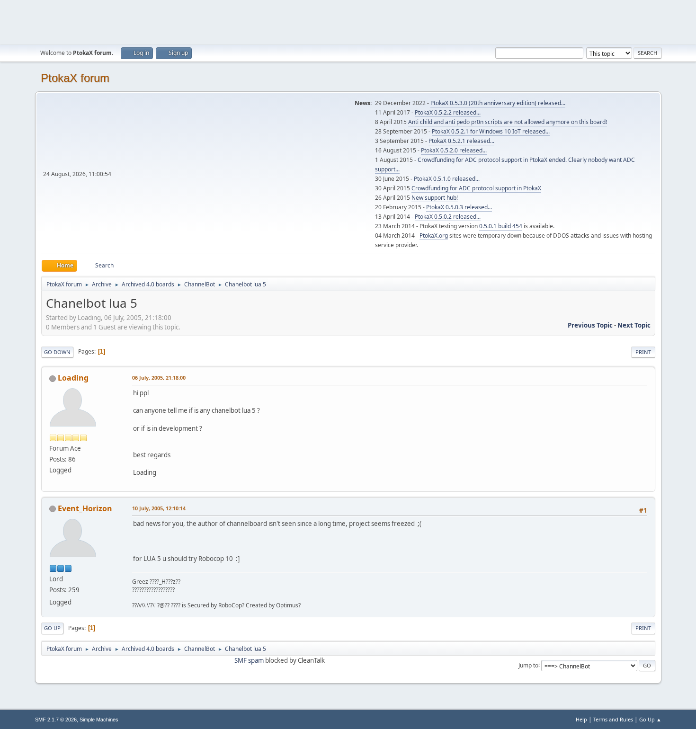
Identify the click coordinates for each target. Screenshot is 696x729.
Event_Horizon (85, 508)
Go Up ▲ (650, 719)
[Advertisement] (348, 21)
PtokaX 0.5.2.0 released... (454, 150)
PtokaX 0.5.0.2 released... (448, 217)
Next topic (634, 325)
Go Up (52, 627)
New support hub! (434, 198)
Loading (73, 378)
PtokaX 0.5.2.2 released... (448, 112)
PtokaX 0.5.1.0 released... (447, 179)
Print (643, 352)
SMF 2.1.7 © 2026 (56, 719)
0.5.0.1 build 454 (500, 226)
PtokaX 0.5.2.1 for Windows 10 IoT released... (491, 131)
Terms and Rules (613, 719)
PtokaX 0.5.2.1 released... (461, 141)
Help (581, 719)
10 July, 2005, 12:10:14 (159, 508)
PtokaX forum (75, 77)
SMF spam (249, 660)
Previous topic (590, 325)
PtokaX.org (433, 235)
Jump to (528, 665)
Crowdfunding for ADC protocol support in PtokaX (476, 188)
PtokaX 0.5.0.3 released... (459, 207)
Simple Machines (99, 719)
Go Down (57, 352)
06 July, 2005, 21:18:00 (159, 377)
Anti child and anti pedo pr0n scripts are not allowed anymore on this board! (507, 122)
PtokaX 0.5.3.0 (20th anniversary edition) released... (497, 103)
